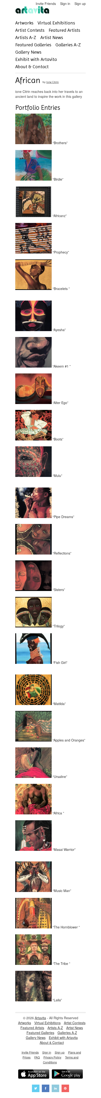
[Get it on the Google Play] (67, 1074)
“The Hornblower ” (66, 927)
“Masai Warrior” (64, 849)
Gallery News (28, 52)
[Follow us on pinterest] (65, 1089)
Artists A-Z (25, 37)
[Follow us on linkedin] (55, 1089)
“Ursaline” (59, 776)
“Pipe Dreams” (63, 516)
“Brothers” (60, 142)
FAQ (37, 1057)
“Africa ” (58, 813)
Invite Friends (46, 3)
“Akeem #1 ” (61, 366)
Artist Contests (29, 30)
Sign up (80, 3)
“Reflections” (61, 553)
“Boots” (57, 439)
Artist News (51, 37)
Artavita (40, 1017)
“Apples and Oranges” (68, 740)
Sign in (65, 3)
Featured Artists (64, 30)
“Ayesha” (59, 329)
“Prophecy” (60, 252)
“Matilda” (59, 703)
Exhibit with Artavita (36, 59)
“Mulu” (57, 475)
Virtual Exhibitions (56, 23)
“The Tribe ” (61, 963)
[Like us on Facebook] (45, 1089)
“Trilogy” (58, 626)
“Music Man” (61, 890)
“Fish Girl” (59, 662)
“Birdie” (57, 179)
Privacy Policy (52, 1057)
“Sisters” (58, 589)
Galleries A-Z (68, 45)
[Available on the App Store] (33, 1074)
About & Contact (32, 66)
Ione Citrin (52, 82)
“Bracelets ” (61, 288)
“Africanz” (59, 215)
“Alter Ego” (60, 402)
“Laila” (57, 1000)
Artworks (24, 23)
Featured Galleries (33, 45)
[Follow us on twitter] (35, 1089)
